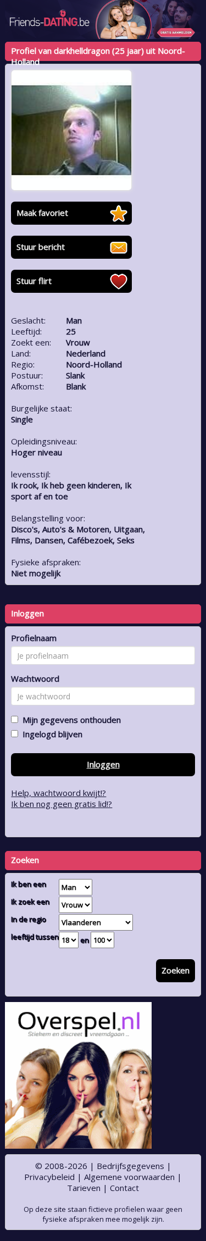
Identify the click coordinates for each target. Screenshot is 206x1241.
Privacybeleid (49, 1176)
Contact (124, 1187)
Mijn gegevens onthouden (69, 719)
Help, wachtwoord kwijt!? (58, 792)
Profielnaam (34, 637)
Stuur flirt (34, 280)
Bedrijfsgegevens (130, 1165)
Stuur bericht (40, 246)
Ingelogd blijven (50, 733)
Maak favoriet (42, 212)
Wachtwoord (35, 678)
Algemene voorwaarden (129, 1176)
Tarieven (84, 1187)
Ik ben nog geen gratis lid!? (61, 803)
